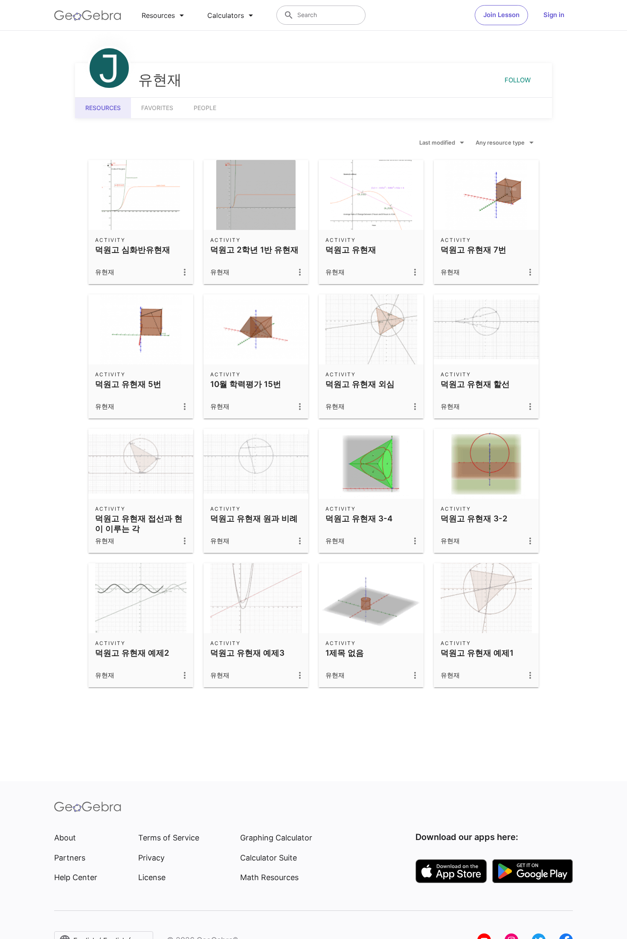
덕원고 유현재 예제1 (477, 652)
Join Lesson (501, 15)
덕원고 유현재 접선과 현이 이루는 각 (139, 523)
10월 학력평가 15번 (245, 384)
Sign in (553, 15)
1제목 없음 (344, 652)
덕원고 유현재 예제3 (247, 652)
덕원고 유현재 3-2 (474, 518)
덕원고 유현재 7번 (473, 249)
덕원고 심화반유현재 (132, 249)
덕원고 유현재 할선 (475, 384)
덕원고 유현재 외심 (360, 384)
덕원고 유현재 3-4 (358, 518)
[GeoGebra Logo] (87, 15)
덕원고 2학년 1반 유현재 (254, 249)
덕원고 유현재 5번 (128, 384)
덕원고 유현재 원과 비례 (254, 518)
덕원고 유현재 (350, 249)
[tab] (164, 15)
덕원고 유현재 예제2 (132, 652)
